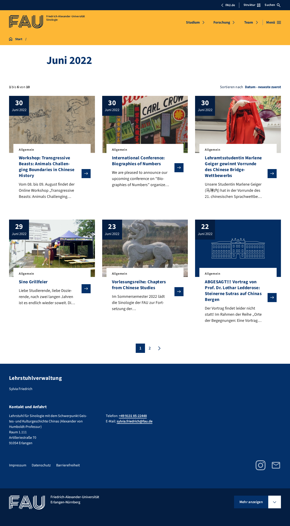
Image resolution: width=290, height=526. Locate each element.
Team (248, 22)
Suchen (270, 5)
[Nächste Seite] (158, 348)
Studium (193, 22)
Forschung (221, 22)
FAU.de (230, 5)
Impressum (17, 465)
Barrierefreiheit (68, 465)
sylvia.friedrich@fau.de (134, 421)
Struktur (249, 5)
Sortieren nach (231, 87)
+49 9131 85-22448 (133, 415)
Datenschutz (41, 465)
